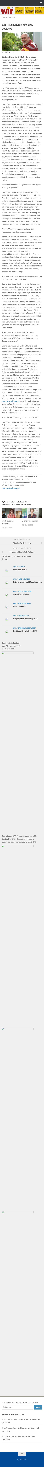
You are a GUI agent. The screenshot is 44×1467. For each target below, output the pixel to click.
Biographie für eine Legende (25, 619)
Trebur (4, 559)
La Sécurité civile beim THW (25, 631)
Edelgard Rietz (24, 603)
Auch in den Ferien (21, 594)
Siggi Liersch (23, 616)
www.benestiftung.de (11, 401)
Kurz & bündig (24, 579)
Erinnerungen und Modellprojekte (27, 582)
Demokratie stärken (30, 521)
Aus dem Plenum (24, 591)
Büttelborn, (19, 556)
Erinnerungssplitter (27, 628)
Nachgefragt (8, 18)
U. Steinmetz (9, 1428)
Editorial (22, 567)
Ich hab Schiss (19, 606)
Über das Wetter (20, 570)
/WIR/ (15, 567)
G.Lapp (7, 1436)
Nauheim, (28, 556)
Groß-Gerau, (8, 556)
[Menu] (41, 3)
